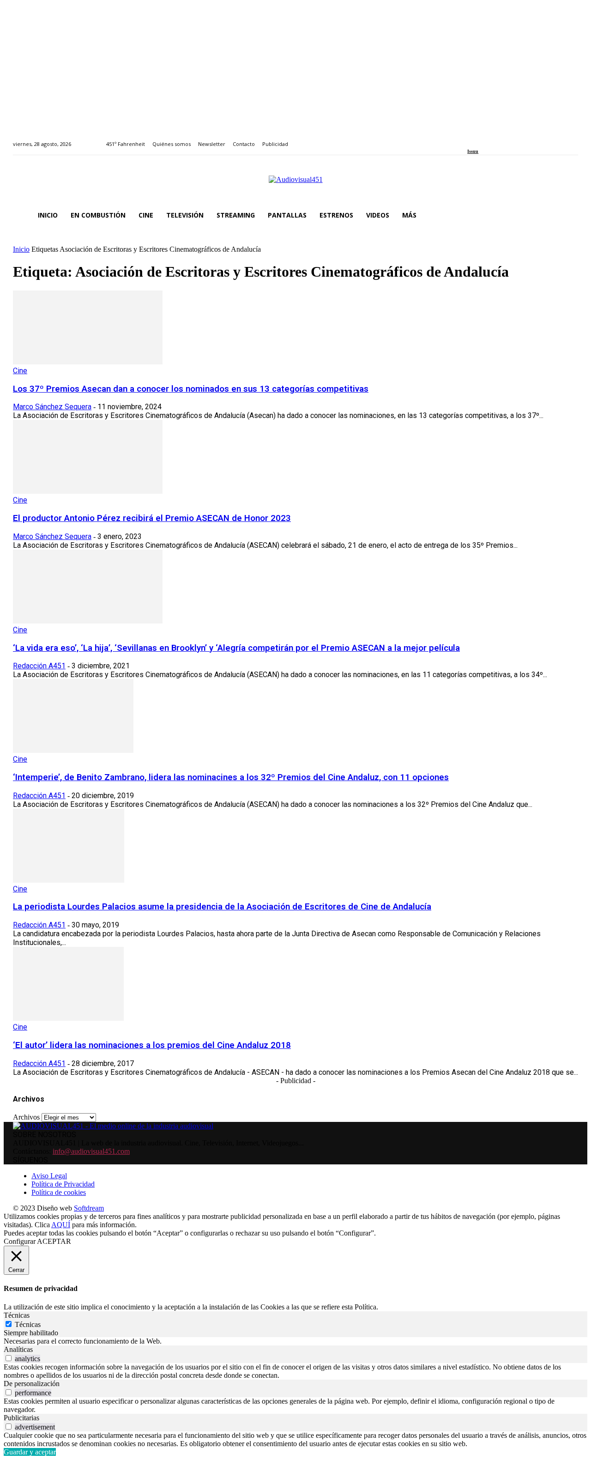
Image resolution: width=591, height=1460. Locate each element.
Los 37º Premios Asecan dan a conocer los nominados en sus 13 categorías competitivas (190, 389)
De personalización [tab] (32, 1383)
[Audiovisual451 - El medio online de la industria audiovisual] (295, 184)
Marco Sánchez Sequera (52, 406)
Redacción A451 (39, 665)
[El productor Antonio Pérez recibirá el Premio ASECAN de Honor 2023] (88, 491)
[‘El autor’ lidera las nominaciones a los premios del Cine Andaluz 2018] (68, 1018)
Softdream (89, 1208)
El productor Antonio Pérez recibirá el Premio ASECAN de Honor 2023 (152, 518)
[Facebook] (470, 138)
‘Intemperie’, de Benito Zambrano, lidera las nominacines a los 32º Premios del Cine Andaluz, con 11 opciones (231, 777)
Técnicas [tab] (17, 1315)
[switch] (9, 1358)
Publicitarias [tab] (21, 1418)
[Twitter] (502, 138)
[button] (567, 215)
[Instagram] (481, 138)
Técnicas (28, 1324)
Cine (20, 370)
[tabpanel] (295, 1341)
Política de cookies (58, 1192)
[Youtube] (512, 138)
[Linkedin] (491, 138)
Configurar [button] (20, 1241)
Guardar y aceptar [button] (30, 1452)
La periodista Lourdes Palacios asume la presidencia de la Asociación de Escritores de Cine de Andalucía (222, 907)
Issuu (472, 151)
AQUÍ (60, 1225)
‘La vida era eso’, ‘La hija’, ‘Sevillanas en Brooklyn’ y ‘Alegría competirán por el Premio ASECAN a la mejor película (236, 648)
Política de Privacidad (63, 1184)
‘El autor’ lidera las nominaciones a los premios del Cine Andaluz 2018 (152, 1045)
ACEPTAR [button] (54, 1241)
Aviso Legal (49, 1176)
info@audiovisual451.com (91, 1151)
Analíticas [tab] (18, 1349)
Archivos (26, 1117)
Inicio (21, 249)
